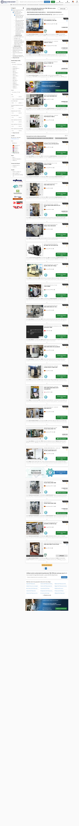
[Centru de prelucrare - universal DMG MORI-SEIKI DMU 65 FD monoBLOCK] (34, 392)
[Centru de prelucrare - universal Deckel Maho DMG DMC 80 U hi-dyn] (34, 210)
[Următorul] (42, 25)
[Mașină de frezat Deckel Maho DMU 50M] (34, 507)
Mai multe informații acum (60, 472)
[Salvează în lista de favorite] (67, 43)
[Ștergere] (44, 12)
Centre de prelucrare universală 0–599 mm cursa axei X (19, 28)
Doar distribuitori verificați (18, 175)
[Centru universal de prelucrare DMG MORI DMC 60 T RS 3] (34, 311)
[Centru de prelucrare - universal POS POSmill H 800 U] (34, 121)
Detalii (62, 555)
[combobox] (17, 143)
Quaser (15, 81)
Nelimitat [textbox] (14, 143)
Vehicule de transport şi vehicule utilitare (17, 48)
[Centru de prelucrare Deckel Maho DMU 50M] (34, 487)
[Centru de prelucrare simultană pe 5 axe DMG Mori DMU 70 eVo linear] (34, 548)
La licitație (62, 32)
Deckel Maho (16, 68)
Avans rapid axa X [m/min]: (16, 119)
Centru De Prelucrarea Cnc (46, 586)
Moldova (15, 138)
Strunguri (17, 38)
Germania (17, 145)
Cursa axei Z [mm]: (15, 115)
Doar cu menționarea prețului (18, 99)
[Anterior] (27, 25)
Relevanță (63, 8)
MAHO (15, 69)
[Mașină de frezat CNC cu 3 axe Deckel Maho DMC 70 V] (34, 433)
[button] (77, 2)
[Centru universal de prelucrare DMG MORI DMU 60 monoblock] (34, 351)
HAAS (14, 74)
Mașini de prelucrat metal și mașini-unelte (18, 10)
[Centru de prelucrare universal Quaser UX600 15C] (34, 67)
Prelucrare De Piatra (59, 590)
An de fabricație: (14, 100)
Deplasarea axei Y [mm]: (16, 110)
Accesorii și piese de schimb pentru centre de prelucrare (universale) (19, 32)
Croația (16, 150)
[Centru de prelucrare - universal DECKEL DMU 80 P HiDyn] (34, 270)
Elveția (16, 147)
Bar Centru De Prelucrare (31, 588)
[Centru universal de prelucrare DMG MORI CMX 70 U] (34, 189)
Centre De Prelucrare (31, 590)
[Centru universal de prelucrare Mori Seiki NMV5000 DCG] (34, 100)
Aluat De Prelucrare (30, 583)
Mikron (15, 78)
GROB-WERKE (16, 84)
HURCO (15, 86)
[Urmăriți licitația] (67, 21)
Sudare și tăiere (18, 44)
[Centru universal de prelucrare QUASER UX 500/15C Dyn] (34, 528)
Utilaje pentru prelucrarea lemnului (18, 51)
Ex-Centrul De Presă (44, 593)
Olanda (16, 148)
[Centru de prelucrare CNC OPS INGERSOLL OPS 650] (34, 25)
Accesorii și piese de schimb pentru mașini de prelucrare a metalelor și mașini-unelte (19, 41)
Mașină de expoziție (16, 158)
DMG (14, 71)
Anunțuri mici (16, 165)
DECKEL (15, 66)
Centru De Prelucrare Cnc (32, 593)
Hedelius (15, 87)
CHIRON (15, 83)
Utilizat (14, 160)
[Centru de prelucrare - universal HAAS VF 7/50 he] (34, 47)
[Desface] (47, 38)
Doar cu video (16, 173)
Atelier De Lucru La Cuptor (32, 586)
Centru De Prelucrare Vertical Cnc (47, 583)
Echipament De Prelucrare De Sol (47, 590)
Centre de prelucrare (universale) (18, 13)
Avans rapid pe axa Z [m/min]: (17, 128)
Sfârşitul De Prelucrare (60, 593)
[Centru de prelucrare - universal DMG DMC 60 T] (34, 413)
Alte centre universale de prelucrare (19, 21)
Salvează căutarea (47, 565)
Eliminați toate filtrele (58, 14)
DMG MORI (15, 72)
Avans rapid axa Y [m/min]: (16, 124)
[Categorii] (17, 2)
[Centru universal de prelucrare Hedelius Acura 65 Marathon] (34, 148)
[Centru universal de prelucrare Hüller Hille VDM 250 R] (34, 230)
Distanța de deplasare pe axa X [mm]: (17, 106)
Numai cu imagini (17, 171)
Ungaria (16, 151)
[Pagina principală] (11, 4)
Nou (13, 157)
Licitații (15, 166)
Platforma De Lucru (59, 588)
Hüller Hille (15, 75)
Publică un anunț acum (61, 90)
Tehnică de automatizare (17, 53)
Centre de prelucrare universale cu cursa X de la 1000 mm (19, 24)
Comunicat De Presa (44, 588)
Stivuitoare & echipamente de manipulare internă (18, 56)
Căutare (47, 1)
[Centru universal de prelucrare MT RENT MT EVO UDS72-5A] (34, 249)
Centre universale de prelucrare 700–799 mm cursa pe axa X (19, 17)
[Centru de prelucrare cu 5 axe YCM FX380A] (34, 291)
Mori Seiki (15, 80)
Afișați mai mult (47, 595)
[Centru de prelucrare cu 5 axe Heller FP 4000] (34, 169)
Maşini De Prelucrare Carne (61, 586)
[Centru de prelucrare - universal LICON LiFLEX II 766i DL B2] (34, 372)
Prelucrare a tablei (19, 36)
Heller (14, 77)
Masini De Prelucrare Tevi (60, 583)
